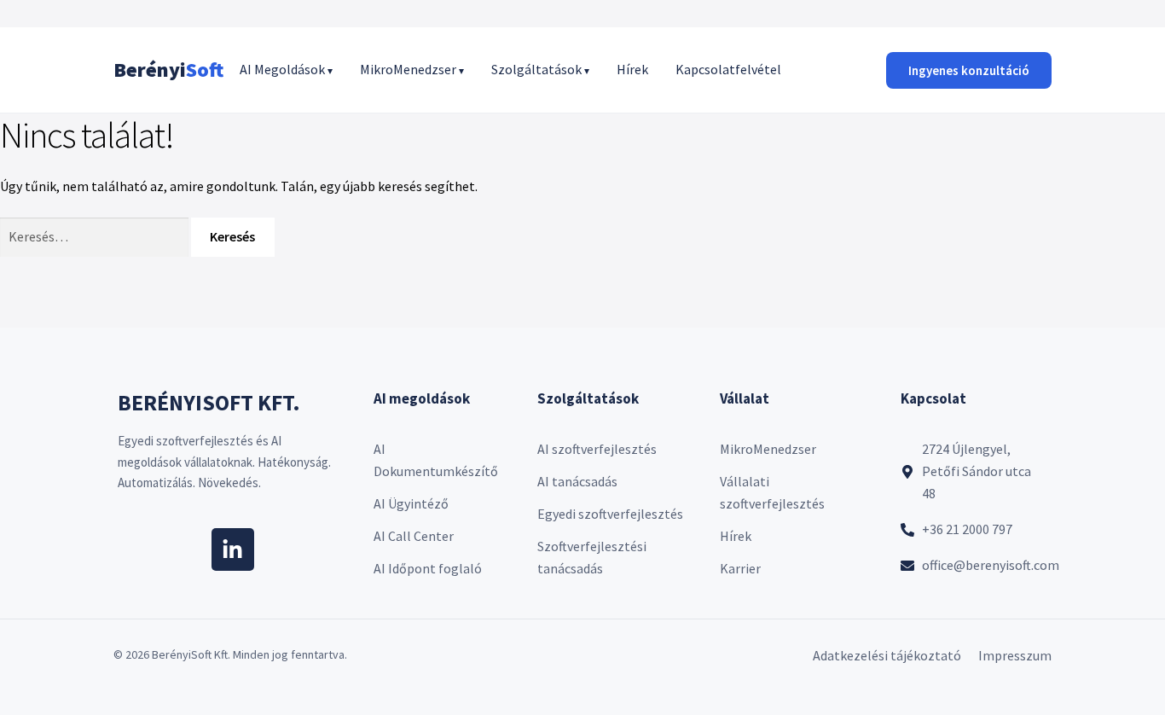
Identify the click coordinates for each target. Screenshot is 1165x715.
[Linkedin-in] (233, 549)
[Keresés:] (95, 236)
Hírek (632, 69)
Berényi (168, 69)
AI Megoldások (286, 69)
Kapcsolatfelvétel (728, 69)
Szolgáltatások (540, 69)
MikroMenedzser (412, 69)
